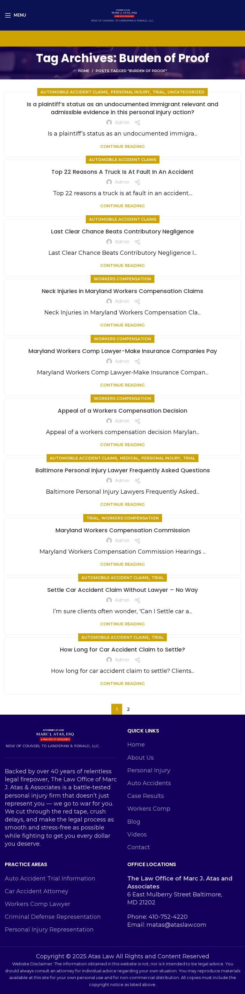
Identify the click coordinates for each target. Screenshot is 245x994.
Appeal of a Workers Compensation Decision (122, 411)
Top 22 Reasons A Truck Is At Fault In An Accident (122, 172)
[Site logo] (122, 14)
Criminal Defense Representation (53, 916)
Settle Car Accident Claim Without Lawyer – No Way (122, 590)
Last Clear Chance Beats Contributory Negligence (122, 231)
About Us (140, 757)
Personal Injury (148, 770)
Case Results (145, 795)
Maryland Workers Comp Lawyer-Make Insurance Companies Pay (122, 351)
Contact (138, 847)
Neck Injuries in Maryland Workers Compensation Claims (122, 291)
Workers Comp (148, 808)
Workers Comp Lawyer (37, 904)
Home (83, 71)
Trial (158, 92)
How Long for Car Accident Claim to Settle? (122, 649)
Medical (129, 458)
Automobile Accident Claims (74, 92)
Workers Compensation (122, 278)
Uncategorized (185, 92)
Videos (137, 834)
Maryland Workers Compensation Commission (123, 530)
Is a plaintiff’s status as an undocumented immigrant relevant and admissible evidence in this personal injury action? (122, 108)
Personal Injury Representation (49, 929)
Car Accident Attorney (36, 891)
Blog (133, 821)
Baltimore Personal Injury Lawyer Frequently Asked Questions (122, 470)
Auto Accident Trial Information (50, 878)
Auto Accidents (149, 783)
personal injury (130, 92)
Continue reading (122, 146)
